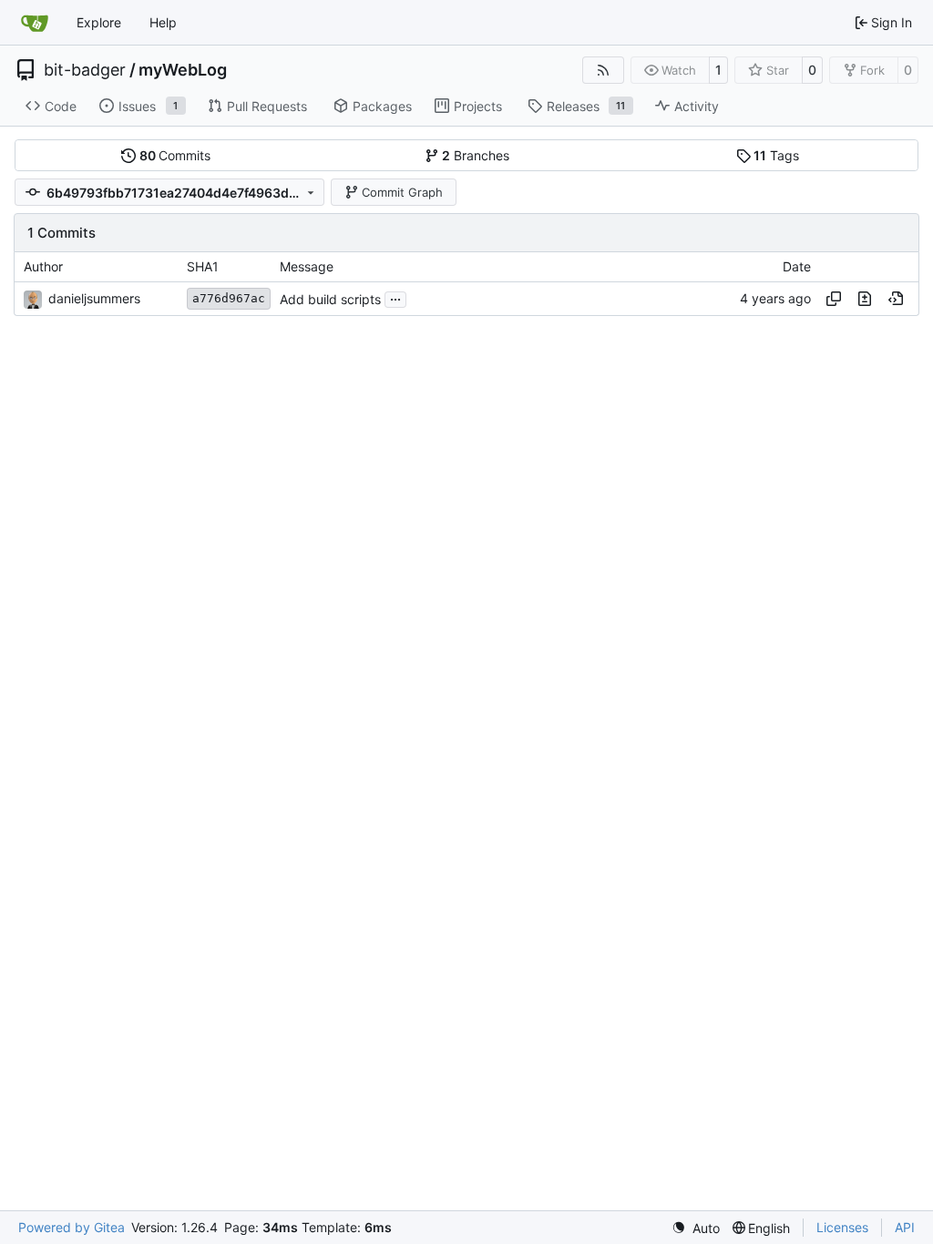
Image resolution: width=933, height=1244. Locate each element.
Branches (475, 155)
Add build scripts (330, 299)
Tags (776, 155)
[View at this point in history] (895, 298)
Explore (99, 22)
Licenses (842, 1227)
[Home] (34, 22)
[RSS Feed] (603, 70)
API (905, 1227)
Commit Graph (402, 192)
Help (163, 22)
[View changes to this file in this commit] (864, 298)
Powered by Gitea (71, 1227)
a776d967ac (228, 298)
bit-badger (85, 70)
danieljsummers (94, 298)
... (395, 297)
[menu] (696, 1228)
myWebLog (182, 70)
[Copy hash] (833, 298)
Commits (175, 155)
